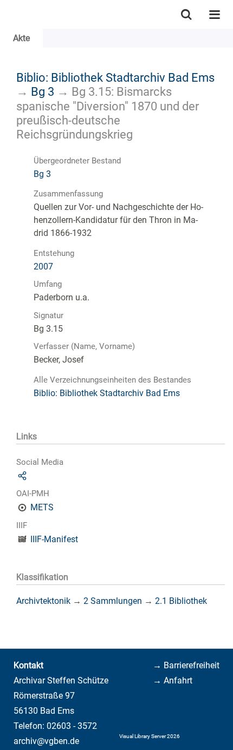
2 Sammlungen (112, 601)
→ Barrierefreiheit (186, 665)
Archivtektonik (43, 601)
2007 (43, 266)
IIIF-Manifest (54, 539)
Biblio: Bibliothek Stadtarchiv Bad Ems (115, 77)
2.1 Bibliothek (181, 601)
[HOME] (5, 14)
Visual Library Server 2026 (149, 736)
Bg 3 (42, 91)
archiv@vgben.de (46, 741)
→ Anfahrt (172, 680)
